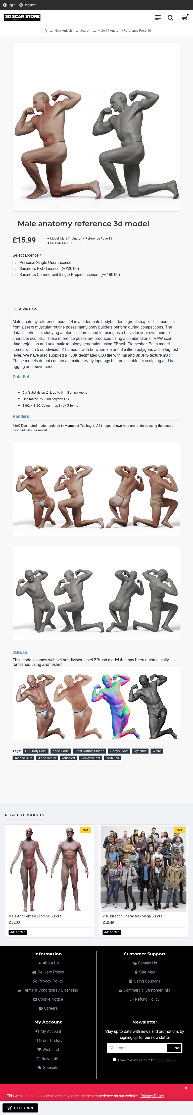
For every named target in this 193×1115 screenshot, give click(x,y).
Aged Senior (47, 758)
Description (25, 309)
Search (85, 30)
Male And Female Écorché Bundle (35, 916)
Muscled (68, 758)
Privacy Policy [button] (152, 1096)
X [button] (186, 1088)
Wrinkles (112, 758)
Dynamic (140, 751)
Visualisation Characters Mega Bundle (133, 916)
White (157, 751)
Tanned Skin (23, 758)
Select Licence (26, 255)
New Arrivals (64, 30)
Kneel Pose (61, 751)
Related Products (24, 815)
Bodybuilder (119, 751)
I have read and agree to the (146, 1060)
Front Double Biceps (89, 751)
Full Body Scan (35, 751)
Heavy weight (90, 758)
